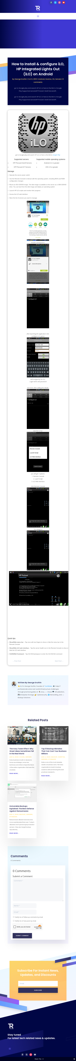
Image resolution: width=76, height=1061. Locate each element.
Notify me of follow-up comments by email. (29, 917)
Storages (52, 759)
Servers (58, 79)
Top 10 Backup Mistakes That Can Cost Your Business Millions (53, 751)
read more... (14, 773)
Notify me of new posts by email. (25, 921)
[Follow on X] (55, 2)
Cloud (22, 757)
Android (41, 79)
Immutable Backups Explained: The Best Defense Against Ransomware (22, 808)
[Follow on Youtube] (63, 2)
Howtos (48, 79)
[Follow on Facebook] (51, 2)
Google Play (56, 155)
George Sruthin (21, 79)
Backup (54, 757)
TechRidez (48, 686)
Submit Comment (22, 935)
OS (53, 79)
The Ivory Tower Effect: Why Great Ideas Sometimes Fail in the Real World (22, 751)
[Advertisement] (38, 34)
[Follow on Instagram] (59, 2)
